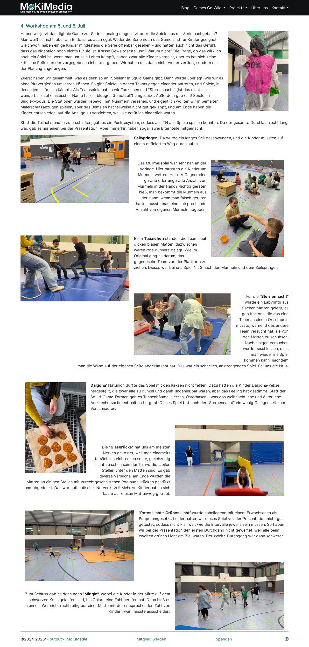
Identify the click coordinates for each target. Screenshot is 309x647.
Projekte (237, 7)
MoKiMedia (77, 639)
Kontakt (279, 7)
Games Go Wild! (208, 7)
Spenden (224, 639)
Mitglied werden (151, 639)
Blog (185, 7)
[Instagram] (286, 639)
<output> (55, 639)
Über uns (259, 7)
